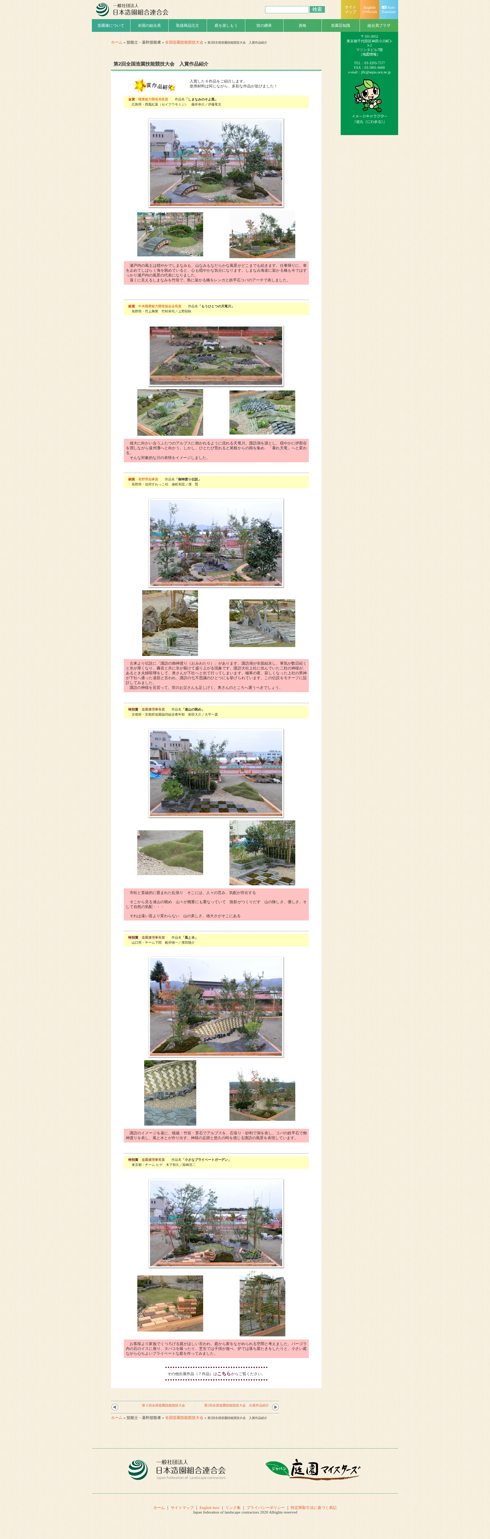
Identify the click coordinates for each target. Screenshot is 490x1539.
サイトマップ (182, 1508)
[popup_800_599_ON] (216, 1057)
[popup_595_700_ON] (170, 654)
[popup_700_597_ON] (170, 1329)
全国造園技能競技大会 (184, 42)
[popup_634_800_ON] (170, 1123)
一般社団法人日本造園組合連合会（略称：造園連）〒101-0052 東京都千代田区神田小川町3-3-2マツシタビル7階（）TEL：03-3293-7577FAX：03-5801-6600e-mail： (370, 45)
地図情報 (369, 54)
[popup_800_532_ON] (216, 207)
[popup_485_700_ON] (262, 1334)
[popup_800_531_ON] (216, 1267)
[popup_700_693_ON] (262, 883)
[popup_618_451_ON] (262, 256)
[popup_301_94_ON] (154, 90)
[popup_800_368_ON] (216, 386)
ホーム (116, 42)
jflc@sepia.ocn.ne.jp (376, 72)
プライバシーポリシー (266, 1508)
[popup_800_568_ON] (170, 433)
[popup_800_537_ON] (170, 254)
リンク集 (233, 1508)
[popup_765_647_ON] (262, 1118)
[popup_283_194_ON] (170, 873)
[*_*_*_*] (369, 121)
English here (209, 1508)
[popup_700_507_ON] (262, 645)
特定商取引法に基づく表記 (314, 1508)
